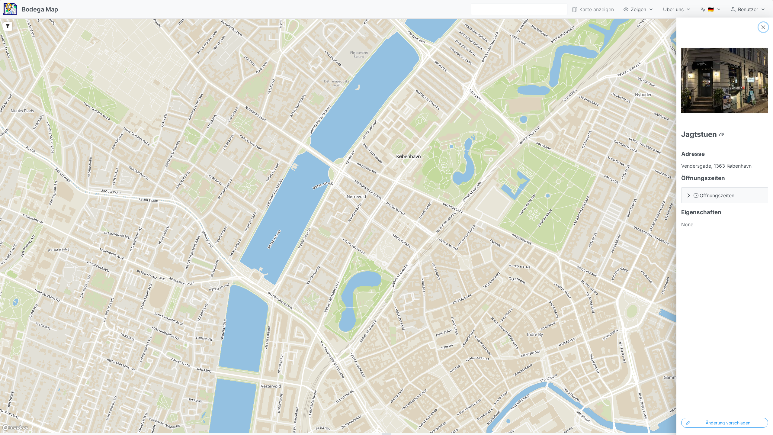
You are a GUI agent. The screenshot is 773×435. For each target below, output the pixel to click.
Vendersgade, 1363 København (716, 166)
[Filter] (7, 26)
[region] (386, 226)
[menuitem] (638, 9)
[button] (724, 195)
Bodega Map (40, 9)
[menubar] (668, 9)
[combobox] (519, 9)
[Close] (763, 27)
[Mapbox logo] (15, 427)
